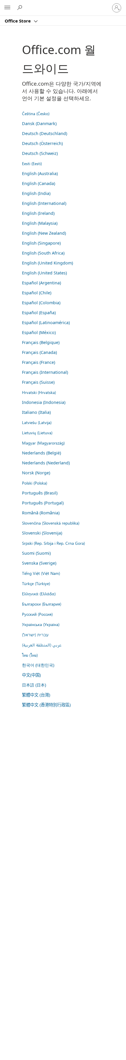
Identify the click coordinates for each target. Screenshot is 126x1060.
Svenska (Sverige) (39, 563)
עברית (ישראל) (35, 634)
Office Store (18, 21)
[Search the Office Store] (20, 7)
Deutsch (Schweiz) (40, 153)
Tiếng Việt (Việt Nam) (41, 573)
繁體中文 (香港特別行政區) (46, 705)
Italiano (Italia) (36, 412)
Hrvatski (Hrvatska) (39, 392)
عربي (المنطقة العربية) (42, 645)
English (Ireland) (38, 213)
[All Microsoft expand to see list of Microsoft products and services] (7, 8)
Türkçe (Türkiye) (36, 583)
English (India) (36, 193)
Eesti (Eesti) (32, 163)
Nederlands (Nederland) (46, 463)
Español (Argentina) (41, 283)
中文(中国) (31, 675)
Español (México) (39, 332)
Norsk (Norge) (36, 472)
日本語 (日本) (34, 685)
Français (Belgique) (40, 342)
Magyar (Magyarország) (43, 443)
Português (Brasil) (39, 493)
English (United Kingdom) (47, 263)
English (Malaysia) (39, 223)
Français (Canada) (39, 352)
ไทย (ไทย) (30, 655)
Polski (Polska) (34, 483)
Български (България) (41, 604)
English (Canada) (38, 183)
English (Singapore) (41, 243)
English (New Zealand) (44, 233)
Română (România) (40, 513)
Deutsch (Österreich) (42, 143)
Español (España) (39, 312)
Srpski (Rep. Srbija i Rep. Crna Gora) (53, 543)
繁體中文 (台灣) (36, 695)
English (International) (44, 203)
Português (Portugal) (43, 503)
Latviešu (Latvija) (37, 422)
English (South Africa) (43, 253)
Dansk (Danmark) (39, 123)
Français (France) (38, 362)
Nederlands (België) (41, 453)
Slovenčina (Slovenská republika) (50, 523)
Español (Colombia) (41, 302)
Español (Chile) (36, 292)
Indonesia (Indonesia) (43, 402)
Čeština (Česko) (36, 113)
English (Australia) (40, 173)
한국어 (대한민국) (38, 665)
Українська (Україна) (40, 624)
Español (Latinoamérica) (46, 322)
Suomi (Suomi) (36, 553)
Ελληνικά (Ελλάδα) (39, 593)
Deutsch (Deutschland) (44, 133)
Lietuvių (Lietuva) (37, 432)
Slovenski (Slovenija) (42, 533)
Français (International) (45, 372)
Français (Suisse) (38, 382)
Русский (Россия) (37, 614)
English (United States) (44, 273)
